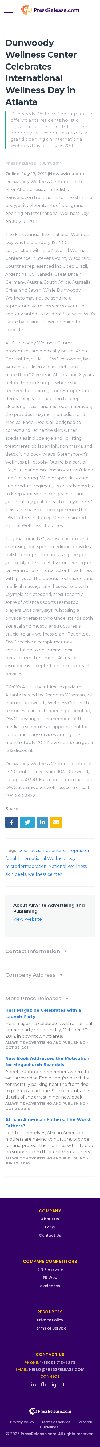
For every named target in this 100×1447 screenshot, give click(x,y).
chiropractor (76, 850)
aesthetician (31, 850)
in (33, 1384)
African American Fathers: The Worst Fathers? (48, 1122)
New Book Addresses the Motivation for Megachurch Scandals (47, 1061)
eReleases (50, 1286)
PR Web (50, 1277)
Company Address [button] (31, 975)
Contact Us (50, 1235)
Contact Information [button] (33, 951)
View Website (27, 919)
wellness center (45, 874)
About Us (50, 1219)
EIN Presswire (50, 1269)
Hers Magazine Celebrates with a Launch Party (43, 1013)
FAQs (50, 1227)
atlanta (53, 850)
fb (44, 1384)
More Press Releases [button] (34, 998)
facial (10, 858)
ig (54, 1384)
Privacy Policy (50, 1320)
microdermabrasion (26, 866)
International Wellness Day (46, 858)
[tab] (50, 951)
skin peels (15, 874)
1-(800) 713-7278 (57, 1362)
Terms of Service (50, 1328)
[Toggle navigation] (8, 10)
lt (63, 1384)
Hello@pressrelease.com (57, 1369)
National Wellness (68, 866)
